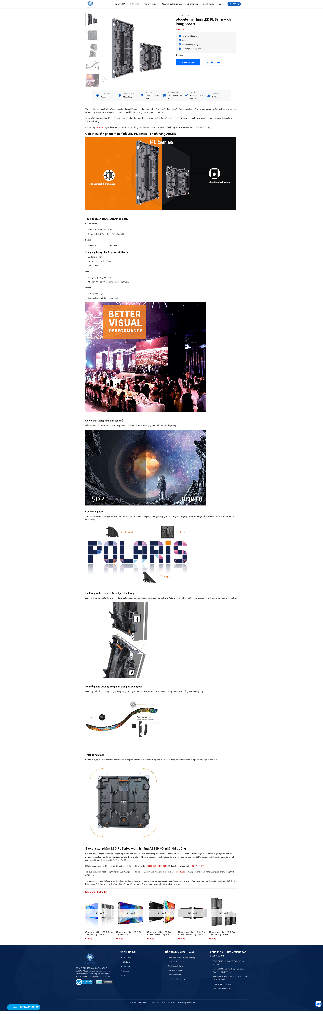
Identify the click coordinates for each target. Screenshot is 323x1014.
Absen (186, 15)
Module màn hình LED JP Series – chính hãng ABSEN (223, 933)
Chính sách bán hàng (175, 966)
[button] (234, 4)
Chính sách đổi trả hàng (176, 979)
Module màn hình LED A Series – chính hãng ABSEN (99, 933)
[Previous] (106, 48)
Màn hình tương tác (151, 4)
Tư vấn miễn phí (214, 62)
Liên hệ (222, 4)
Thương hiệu (134, 4)
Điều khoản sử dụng (175, 970)
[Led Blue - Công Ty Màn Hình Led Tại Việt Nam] (90, 4)
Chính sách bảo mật (175, 975)
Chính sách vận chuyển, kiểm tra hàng (181, 958)
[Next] (168, 48)
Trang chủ (179, 15)
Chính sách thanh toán (176, 962)
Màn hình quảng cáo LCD (172, 4)
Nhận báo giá (188, 62)
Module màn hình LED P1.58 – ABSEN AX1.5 (129, 933)
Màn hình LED (119, 4)
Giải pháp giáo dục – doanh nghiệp (200, 4)
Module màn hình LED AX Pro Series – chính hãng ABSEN (191, 933)
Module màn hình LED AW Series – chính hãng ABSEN (159, 933)
